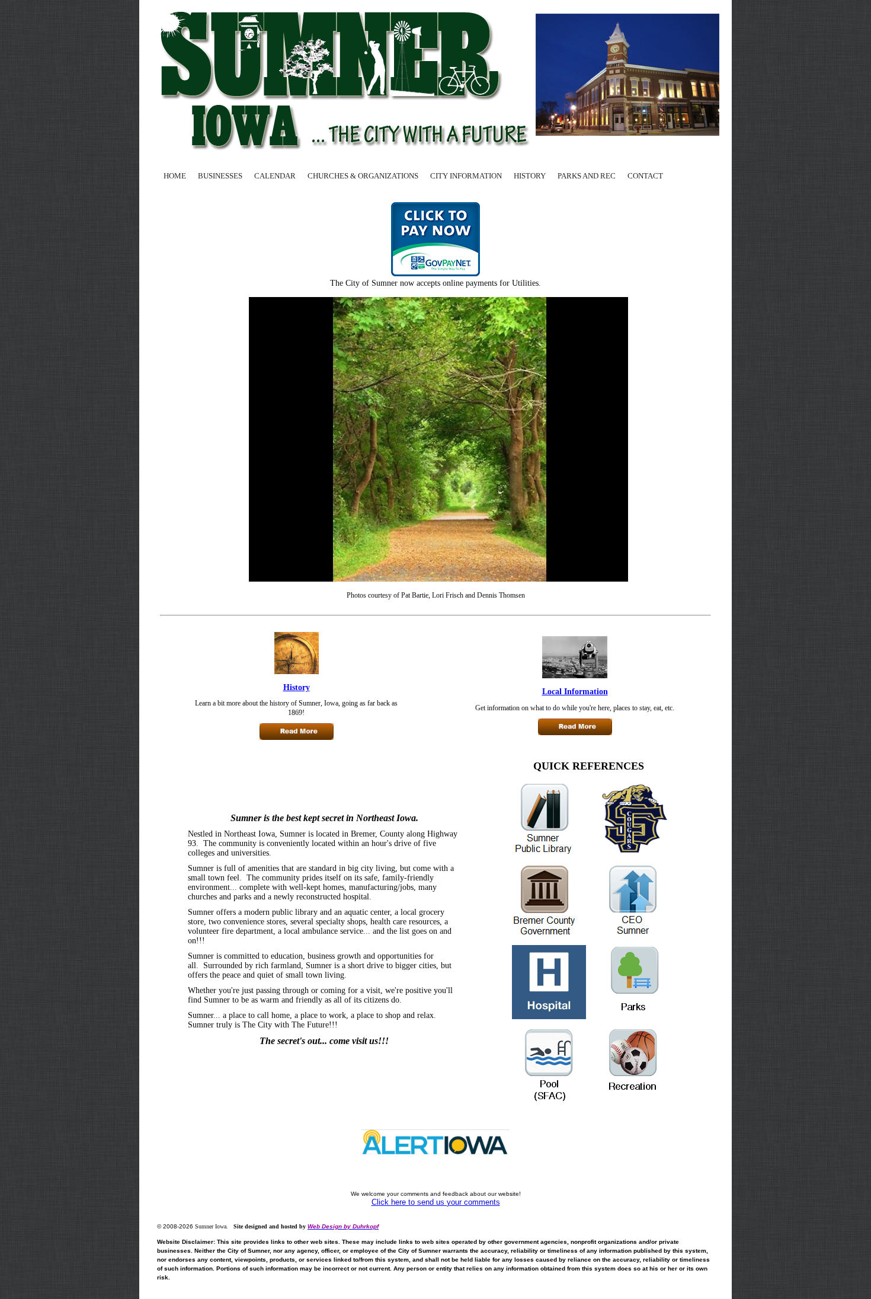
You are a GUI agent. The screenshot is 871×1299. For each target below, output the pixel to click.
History (296, 687)
